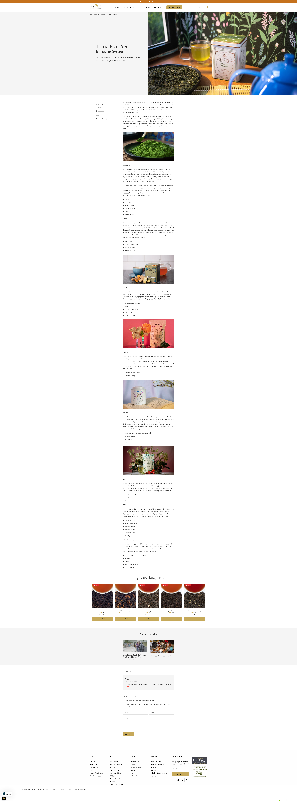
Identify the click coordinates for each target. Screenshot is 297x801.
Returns (112, 767)
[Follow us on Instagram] (182, 780)
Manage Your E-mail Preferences (116, 780)
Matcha (148, 7)
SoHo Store (93, 764)
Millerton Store (94, 767)
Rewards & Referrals (116, 764)
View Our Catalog (156, 762)
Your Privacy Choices (116, 784)
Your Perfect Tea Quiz (174, 7)
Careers (153, 776)
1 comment (101, 111)
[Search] (200, 7)
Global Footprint (136, 767)
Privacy (62, 789)
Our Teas (92, 762)
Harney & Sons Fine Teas (34, 789)
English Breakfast (171, 611)
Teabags (132, 7)
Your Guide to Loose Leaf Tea (161, 656)
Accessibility (69, 789)
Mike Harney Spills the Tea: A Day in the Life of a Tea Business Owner (134, 657)
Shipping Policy (115, 770)
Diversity (133, 770)
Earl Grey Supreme (148, 611)
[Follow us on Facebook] (174, 780)
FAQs (112, 776)
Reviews (133, 764)
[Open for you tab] (4, 798)
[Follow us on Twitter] (178, 780)
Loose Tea (140, 7)
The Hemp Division (96, 776)
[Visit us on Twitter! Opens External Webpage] (103, 119)
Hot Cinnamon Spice (125, 611)
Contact (153, 770)
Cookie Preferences (80, 789)
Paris (102, 611)
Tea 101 (92, 770)
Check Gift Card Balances (159, 773)
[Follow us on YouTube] (186, 780)
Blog (132, 773)
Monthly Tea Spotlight (96, 773)
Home (91, 14)
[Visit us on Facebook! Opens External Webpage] (96, 118)
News (95, 14)
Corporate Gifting (115, 773)
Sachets (125, 7)
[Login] (203, 7)
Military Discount (136, 776)
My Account (114, 762)
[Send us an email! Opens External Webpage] (106, 119)
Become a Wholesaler (157, 764)
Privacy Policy (158, 704)
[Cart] (206, 7)
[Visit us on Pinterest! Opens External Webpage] (99, 118)
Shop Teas (118, 7)
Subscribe (180, 774)
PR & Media (154, 767)
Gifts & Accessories (158, 7)
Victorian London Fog (194, 611)
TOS (57, 789)
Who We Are (135, 762)
